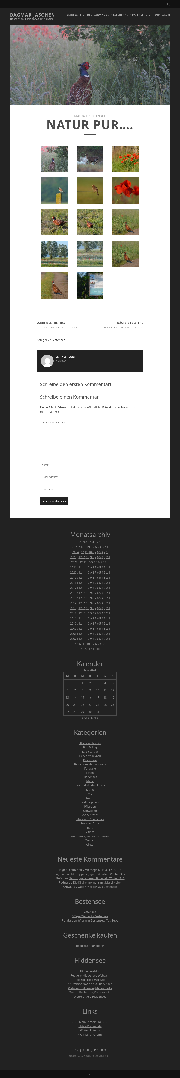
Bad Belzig (90, 747)
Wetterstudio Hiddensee (90, 997)
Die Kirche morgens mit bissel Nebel (97, 882)
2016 (73, 593)
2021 (73, 567)
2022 (74, 562)
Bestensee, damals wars (90, 764)
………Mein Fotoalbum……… (90, 1022)
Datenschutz (141, 15)
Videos (90, 832)
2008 (73, 634)
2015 (73, 598)
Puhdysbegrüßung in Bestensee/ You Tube (90, 920)
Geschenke (120, 15)
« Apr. (85, 718)
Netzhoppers (90, 802)
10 (86, 547)
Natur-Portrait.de (90, 1026)
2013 (73, 608)
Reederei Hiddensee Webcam (90, 975)
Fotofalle (90, 768)
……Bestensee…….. (90, 912)
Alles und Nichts (90, 743)
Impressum (162, 15)
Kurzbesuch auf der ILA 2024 (123, 327)
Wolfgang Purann (90, 1035)
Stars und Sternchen (90, 819)
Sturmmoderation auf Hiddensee (90, 984)
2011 (73, 618)
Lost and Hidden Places (90, 785)
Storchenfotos (90, 823)
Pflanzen (90, 806)
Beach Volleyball (90, 756)
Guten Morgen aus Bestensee (57, 327)
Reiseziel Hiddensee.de (90, 980)
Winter (90, 844)
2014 (73, 603)
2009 (73, 629)
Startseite (74, 15)
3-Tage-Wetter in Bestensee (90, 916)
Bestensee (97, 116)
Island (90, 781)
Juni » (94, 718)
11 (86, 552)
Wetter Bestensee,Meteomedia (90, 992)
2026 (82, 542)
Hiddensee (90, 777)
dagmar (61, 361)
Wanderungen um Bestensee (90, 836)
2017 (73, 588)
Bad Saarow (90, 752)
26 (112, 705)
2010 (73, 623)
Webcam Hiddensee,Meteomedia (90, 988)
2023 (73, 557)
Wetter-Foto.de (90, 1030)
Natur (90, 798)
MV (90, 794)
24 (97, 705)
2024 (75, 552)
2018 (73, 583)
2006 (77, 644)
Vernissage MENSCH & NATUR (103, 870)
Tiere (90, 828)
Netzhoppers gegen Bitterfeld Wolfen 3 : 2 (98, 874)
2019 (73, 578)
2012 (73, 613)
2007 (73, 639)
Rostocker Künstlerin (90, 946)
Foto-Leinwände (97, 15)
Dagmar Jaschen (32, 15)
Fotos (90, 773)
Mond (90, 790)
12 (82, 547)
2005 (83, 649)
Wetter (90, 840)
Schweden (90, 811)
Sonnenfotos (90, 815)
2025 (75, 547)
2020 (73, 572)
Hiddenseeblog (90, 971)
